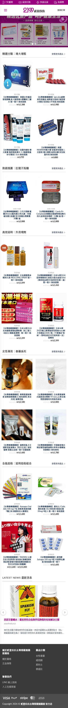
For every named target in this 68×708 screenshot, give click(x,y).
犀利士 (39, 665)
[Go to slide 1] (32, 44)
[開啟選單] (5, 10)
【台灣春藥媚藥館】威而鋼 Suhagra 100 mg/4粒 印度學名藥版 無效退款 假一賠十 (51, 559)
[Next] (65, 612)
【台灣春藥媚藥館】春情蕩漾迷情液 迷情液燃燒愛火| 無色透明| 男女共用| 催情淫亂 (17, 397)
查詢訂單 (61, 10)
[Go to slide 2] (35, 44)
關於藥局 (6, 659)
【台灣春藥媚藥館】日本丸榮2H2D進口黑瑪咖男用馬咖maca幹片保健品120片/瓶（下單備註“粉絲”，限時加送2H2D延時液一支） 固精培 (51, 333)
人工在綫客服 (9, 687)
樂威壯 (39, 669)
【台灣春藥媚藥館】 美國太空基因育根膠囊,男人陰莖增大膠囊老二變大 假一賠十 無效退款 (17, 99)
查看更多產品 (57, 54)
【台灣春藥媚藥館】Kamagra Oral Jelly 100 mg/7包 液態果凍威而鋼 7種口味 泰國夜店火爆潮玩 (17, 509)
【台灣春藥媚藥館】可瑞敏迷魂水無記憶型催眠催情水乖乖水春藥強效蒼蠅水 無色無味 (51, 447)
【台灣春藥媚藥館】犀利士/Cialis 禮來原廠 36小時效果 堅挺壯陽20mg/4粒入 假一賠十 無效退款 (51, 509)
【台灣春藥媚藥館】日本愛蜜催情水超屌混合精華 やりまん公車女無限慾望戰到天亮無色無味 (51, 397)
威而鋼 (39, 660)
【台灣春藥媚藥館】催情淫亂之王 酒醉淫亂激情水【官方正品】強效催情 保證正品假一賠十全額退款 (17, 447)
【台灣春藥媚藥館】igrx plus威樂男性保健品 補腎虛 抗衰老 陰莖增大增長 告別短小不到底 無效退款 (51, 99)
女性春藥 (40, 656)
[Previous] (3, 612)
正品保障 (6, 663)
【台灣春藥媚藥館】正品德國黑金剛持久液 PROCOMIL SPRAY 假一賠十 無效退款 (17, 278)
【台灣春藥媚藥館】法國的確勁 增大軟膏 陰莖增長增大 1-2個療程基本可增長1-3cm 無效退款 (17, 152)
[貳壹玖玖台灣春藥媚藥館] (34, 10)
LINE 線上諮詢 (9, 682)
